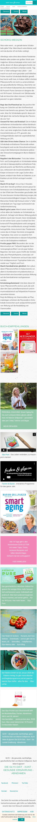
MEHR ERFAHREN (10, 426)
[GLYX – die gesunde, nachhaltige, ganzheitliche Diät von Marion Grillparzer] (18, 738)
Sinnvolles (16, 642)
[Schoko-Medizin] (22, 6)
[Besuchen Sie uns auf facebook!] (4, 780)
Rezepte (24, 636)
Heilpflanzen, (27, 642)
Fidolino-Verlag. (9, 675)
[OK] (21, 819)
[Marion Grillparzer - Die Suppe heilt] (9, 362)
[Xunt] (13, 6)
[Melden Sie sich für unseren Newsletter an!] (14, 788)
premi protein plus (22, 719)
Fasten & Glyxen (8, 484)
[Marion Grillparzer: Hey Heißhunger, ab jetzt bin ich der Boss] (28, 341)
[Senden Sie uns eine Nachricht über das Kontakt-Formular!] (4, 788)
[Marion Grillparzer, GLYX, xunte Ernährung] (22, 811)
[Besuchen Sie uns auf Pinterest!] (15, 780)
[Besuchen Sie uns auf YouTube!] (25, 780)
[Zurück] (15, 11)
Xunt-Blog (21, 644)
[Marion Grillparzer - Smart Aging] (18, 511)
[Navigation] (2, 2)
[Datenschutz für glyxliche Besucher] (8, 811)
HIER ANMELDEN (19, 562)
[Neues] (8, 6)
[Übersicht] (5, 11)
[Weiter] (24, 11)
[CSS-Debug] (36, 821)
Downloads (14, 639)
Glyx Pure (5, 455)
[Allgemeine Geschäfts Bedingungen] (32, 811)
